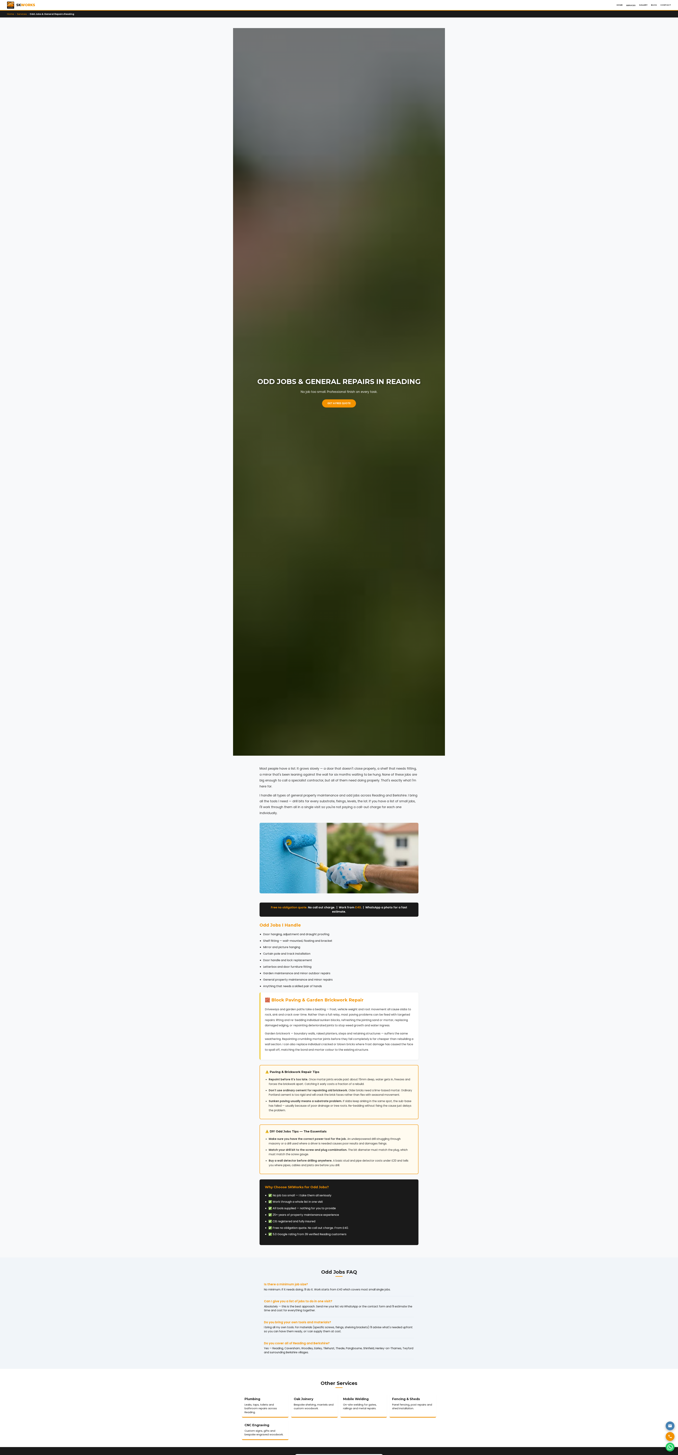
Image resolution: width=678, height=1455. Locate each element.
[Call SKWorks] (670, 1436)
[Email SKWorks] (670, 1425)
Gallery (643, 5)
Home (620, 5)
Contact (665, 5)
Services (630, 5)
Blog (654, 5)
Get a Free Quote (339, 403)
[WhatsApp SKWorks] (670, 1447)
